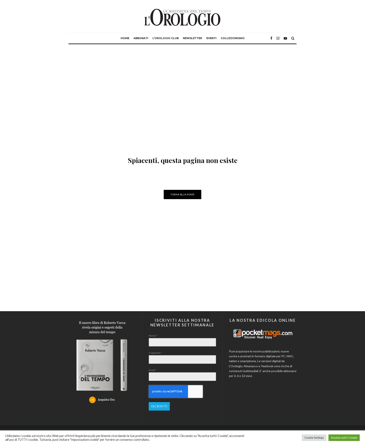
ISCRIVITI (159, 406)
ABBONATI (140, 38)
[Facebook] (271, 38)
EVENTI (211, 38)
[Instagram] (278, 38)
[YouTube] (285, 38)
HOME (125, 38)
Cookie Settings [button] (314, 437)
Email (152, 370)
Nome (153, 335)
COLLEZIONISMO (233, 38)
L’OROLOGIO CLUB (166, 38)
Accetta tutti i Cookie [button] (344, 437)
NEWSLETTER (192, 38)
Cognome (155, 352)
